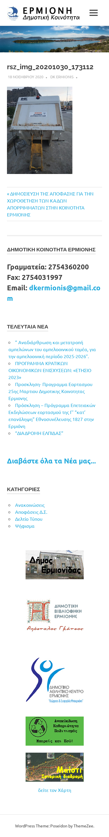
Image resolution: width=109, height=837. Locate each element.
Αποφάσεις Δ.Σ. (31, 512)
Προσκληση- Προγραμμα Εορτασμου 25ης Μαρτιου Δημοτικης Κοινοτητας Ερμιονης (50, 391)
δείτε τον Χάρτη (54, 790)
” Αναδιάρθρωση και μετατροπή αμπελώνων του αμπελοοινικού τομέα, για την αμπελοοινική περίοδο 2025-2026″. (52, 349)
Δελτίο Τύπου (28, 519)
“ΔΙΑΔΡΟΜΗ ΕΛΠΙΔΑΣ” (39, 433)
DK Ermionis (62, 76)
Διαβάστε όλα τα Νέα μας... (51, 460)
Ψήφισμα (25, 526)
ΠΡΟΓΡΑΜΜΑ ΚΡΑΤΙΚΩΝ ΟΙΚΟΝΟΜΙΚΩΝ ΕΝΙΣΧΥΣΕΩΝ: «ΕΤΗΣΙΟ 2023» (49, 370)
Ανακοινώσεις (29, 505)
